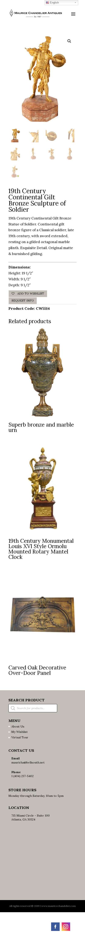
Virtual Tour (19, 737)
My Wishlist (19, 732)
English (54, 2)
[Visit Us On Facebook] (55, 930)
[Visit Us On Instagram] (65, 930)
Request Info (23, 300)
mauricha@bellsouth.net (28, 762)
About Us (17, 726)
